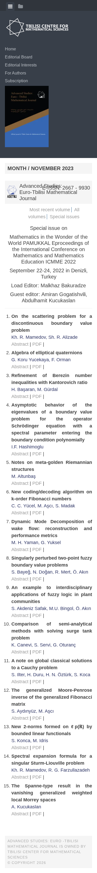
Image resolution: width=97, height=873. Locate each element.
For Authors (15, 73)
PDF (37, 344)
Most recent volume (49, 209)
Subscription (16, 81)
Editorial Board (18, 57)
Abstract (19, 344)
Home (10, 49)
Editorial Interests (21, 65)
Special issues (64, 216)
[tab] (10, 6)
